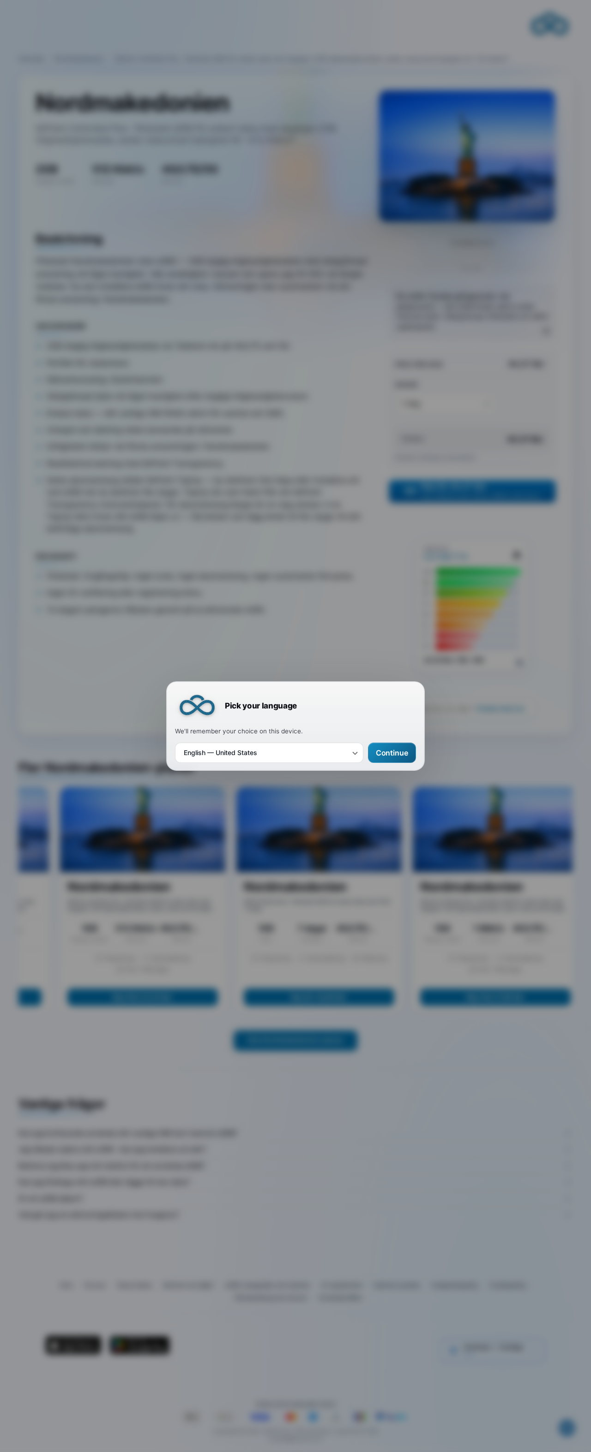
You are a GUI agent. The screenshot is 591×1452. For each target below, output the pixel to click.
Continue (392, 752)
